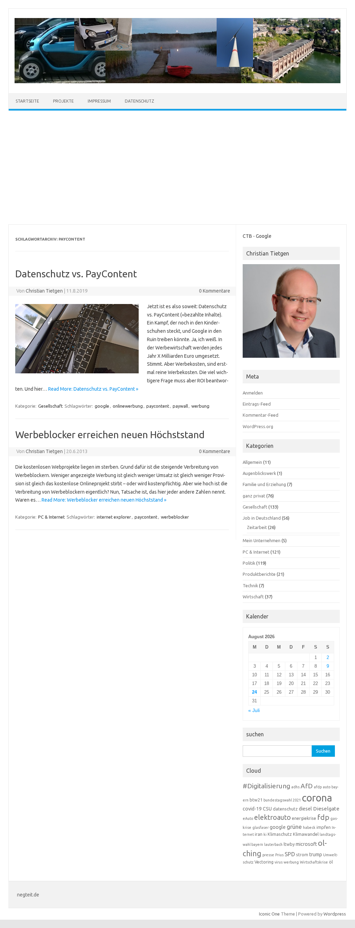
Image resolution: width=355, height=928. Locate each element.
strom (302, 854)
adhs (295, 787)
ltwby (289, 844)
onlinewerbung (128, 406)
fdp (323, 817)
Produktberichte (259, 574)
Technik (250, 585)
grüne (294, 826)
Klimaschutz (280, 834)
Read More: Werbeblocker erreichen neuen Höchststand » (104, 500)
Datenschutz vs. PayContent (76, 273)
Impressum (99, 101)
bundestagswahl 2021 (282, 800)
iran (258, 834)
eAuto (248, 818)
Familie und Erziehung (264, 484)
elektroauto (272, 817)
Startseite (27, 101)
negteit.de (28, 894)
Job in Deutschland (262, 517)
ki (265, 834)
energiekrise (304, 818)
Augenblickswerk (259, 473)
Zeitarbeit (257, 527)
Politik (249, 563)
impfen (324, 827)
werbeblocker (175, 516)
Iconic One (269, 913)
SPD (290, 854)
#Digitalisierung (266, 786)
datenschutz (285, 808)
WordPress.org (258, 426)
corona (317, 798)
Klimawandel (306, 834)
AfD (307, 786)
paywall (180, 406)
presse (268, 855)
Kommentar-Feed (260, 415)
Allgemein (252, 462)
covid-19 (252, 809)
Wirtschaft (253, 596)
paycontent (157, 406)
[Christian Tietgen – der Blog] (177, 81)
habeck (309, 827)
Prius (279, 855)
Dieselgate (326, 809)
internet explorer (114, 516)
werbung (200, 406)
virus (279, 862)
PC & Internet (51, 516)
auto (326, 787)
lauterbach (273, 844)
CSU (267, 809)
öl (331, 861)
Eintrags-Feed (257, 403)
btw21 (256, 799)
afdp (318, 787)
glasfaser (260, 827)
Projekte (63, 101)
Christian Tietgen (44, 291)
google (102, 406)
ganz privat (254, 495)
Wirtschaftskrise (314, 862)
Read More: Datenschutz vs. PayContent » (93, 389)
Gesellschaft (50, 406)
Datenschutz (139, 101)
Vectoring (264, 861)
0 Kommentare (214, 291)
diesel (305, 809)
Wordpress (334, 913)
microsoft (306, 844)
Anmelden (253, 392)
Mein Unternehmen (261, 540)
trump (315, 854)
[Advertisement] (177, 167)
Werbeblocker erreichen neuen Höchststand (110, 434)
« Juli (254, 710)
